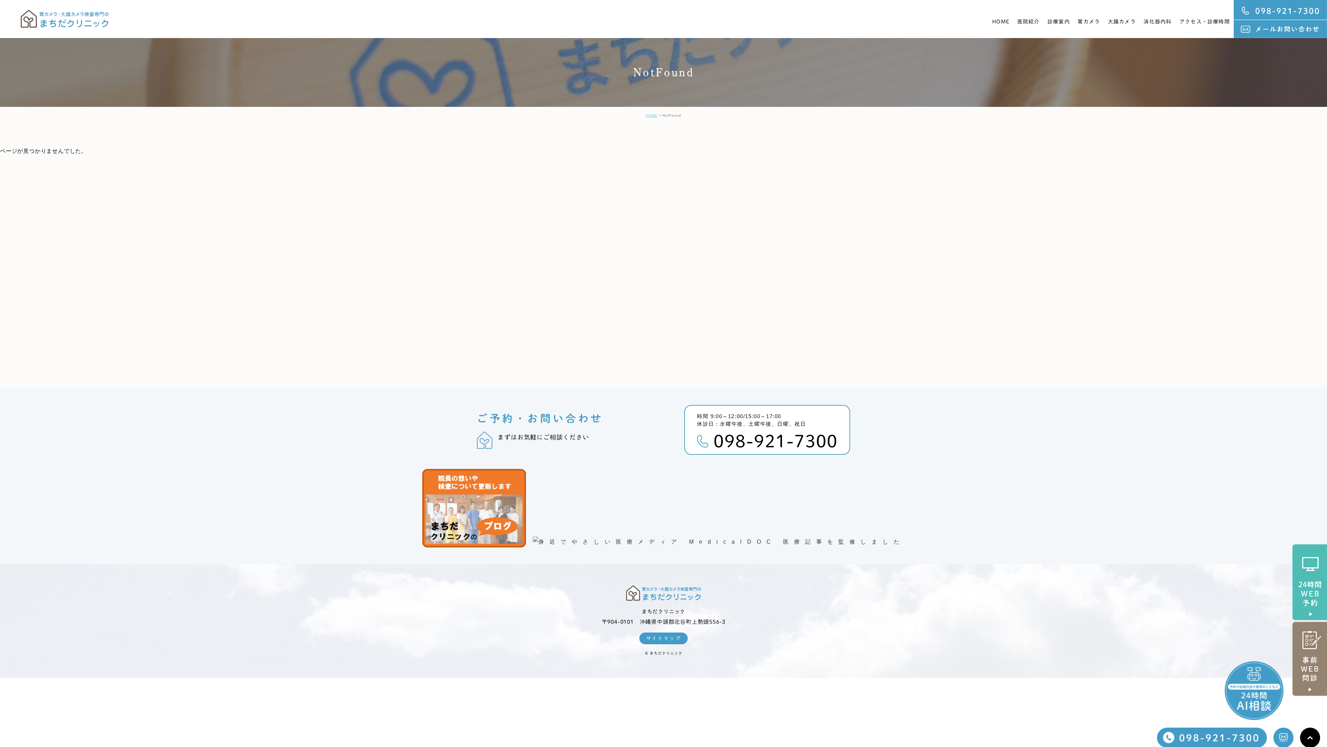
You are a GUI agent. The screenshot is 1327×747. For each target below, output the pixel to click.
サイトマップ (663, 638)
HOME (1000, 21)
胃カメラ (1088, 21)
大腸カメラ (1122, 21)
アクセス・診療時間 (1204, 21)
